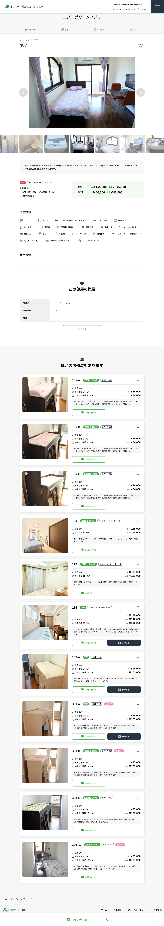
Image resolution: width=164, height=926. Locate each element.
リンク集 (158, 909)
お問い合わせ (91, 412)
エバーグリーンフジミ (18, 899)
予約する (126, 642)
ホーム (4, 899)
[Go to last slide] (23, 92)
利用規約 (117, 909)
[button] (31, 144)
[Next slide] (140, 92)
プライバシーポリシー (137, 909)
